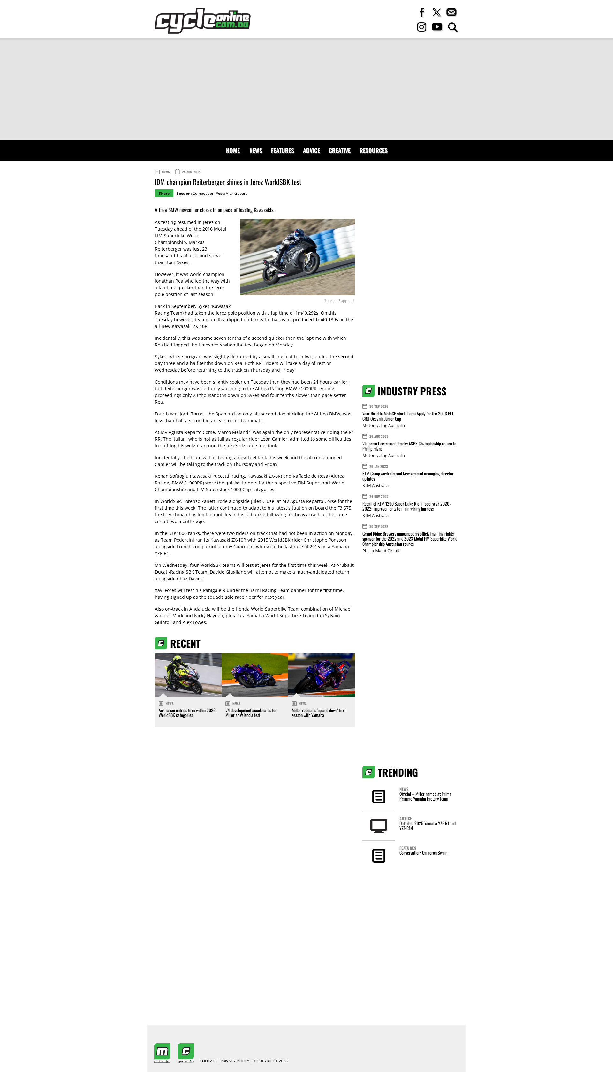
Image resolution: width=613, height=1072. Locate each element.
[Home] (203, 21)
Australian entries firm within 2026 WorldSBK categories (187, 712)
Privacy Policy (235, 1061)
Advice (311, 150)
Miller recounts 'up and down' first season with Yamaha (319, 712)
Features (282, 150)
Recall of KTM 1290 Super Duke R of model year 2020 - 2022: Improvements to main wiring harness (406, 506)
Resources (373, 150)
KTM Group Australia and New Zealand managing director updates (408, 476)
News (255, 150)
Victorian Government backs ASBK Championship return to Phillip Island (409, 446)
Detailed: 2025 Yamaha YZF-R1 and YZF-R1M (427, 825)
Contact (208, 1061)
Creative (340, 150)
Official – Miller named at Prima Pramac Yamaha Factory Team (425, 796)
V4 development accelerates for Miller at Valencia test (251, 712)
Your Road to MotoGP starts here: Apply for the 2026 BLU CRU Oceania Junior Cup (408, 416)
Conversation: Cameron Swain (423, 852)
